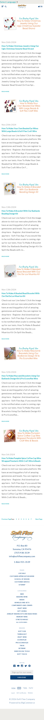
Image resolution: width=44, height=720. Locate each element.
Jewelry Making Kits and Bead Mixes (22, 614)
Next (38, 519)
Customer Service (22, 582)
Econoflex (22, 640)
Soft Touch (22, 654)
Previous (6, 519)
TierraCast (22, 634)
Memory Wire (21, 617)
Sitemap (22, 585)
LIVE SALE (22, 573)
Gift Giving (22, 611)
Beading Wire (22, 597)
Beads (22, 600)
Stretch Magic (22, 619)
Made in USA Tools (22, 651)
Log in (13, 693)
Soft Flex (22, 631)
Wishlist (30, 693)
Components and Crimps (22, 605)
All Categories (21, 622)
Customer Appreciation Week (22, 576)
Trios (22, 645)
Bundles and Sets (22, 602)
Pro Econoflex (22, 643)
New (22, 594)
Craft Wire (22, 608)
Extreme (22, 648)
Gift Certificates (21, 693)
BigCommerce (28, 702)
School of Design (22, 579)
